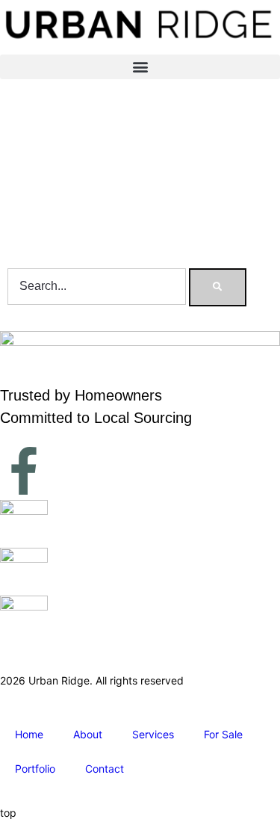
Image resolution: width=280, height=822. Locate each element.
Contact (104, 768)
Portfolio (35, 768)
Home (29, 734)
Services (153, 734)
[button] (140, 67)
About (87, 734)
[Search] (217, 287)
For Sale (223, 734)
